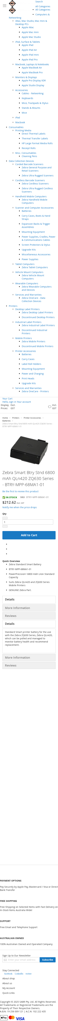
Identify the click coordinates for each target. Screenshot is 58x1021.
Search (39, 1)
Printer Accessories (32, 418)
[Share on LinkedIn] (10, 553)
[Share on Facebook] (10, 544)
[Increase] (5, 526)
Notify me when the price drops (19, 507)
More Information (17, 608)
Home (5, 418)
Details (10, 599)
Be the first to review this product (20, 491)
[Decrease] (5, 518)
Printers (15, 418)
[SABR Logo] (22, 7)
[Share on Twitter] (10, 549)
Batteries (6, 420)
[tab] (29, 600)
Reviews (10, 616)
